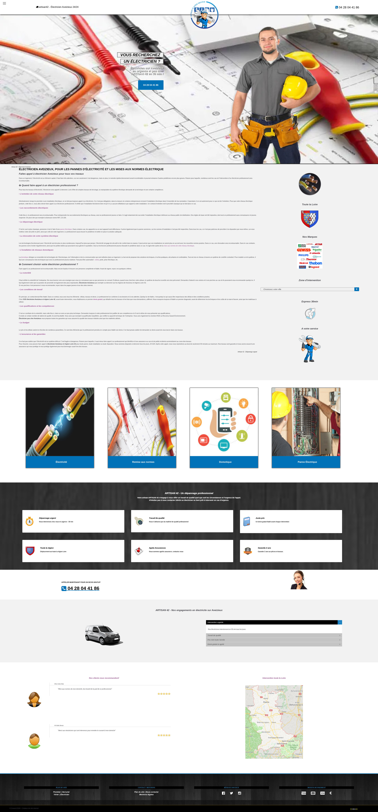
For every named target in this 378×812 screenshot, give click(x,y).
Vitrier (56, 794)
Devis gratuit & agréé (216, 644)
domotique (24, 257)
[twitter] (231, 793)
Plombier (57, 792)
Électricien (64, 794)
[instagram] (239, 793)
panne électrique (66, 229)
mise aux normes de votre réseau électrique (179, 246)
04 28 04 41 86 (349, 7)
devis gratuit (97, 299)
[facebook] (223, 793)
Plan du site (139, 792)
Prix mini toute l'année (216, 640)
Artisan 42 (14, 167)
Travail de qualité (214, 635)
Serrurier (66, 792)
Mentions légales (146, 794)
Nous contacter (152, 792)
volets (97, 260)
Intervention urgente (215, 622)
